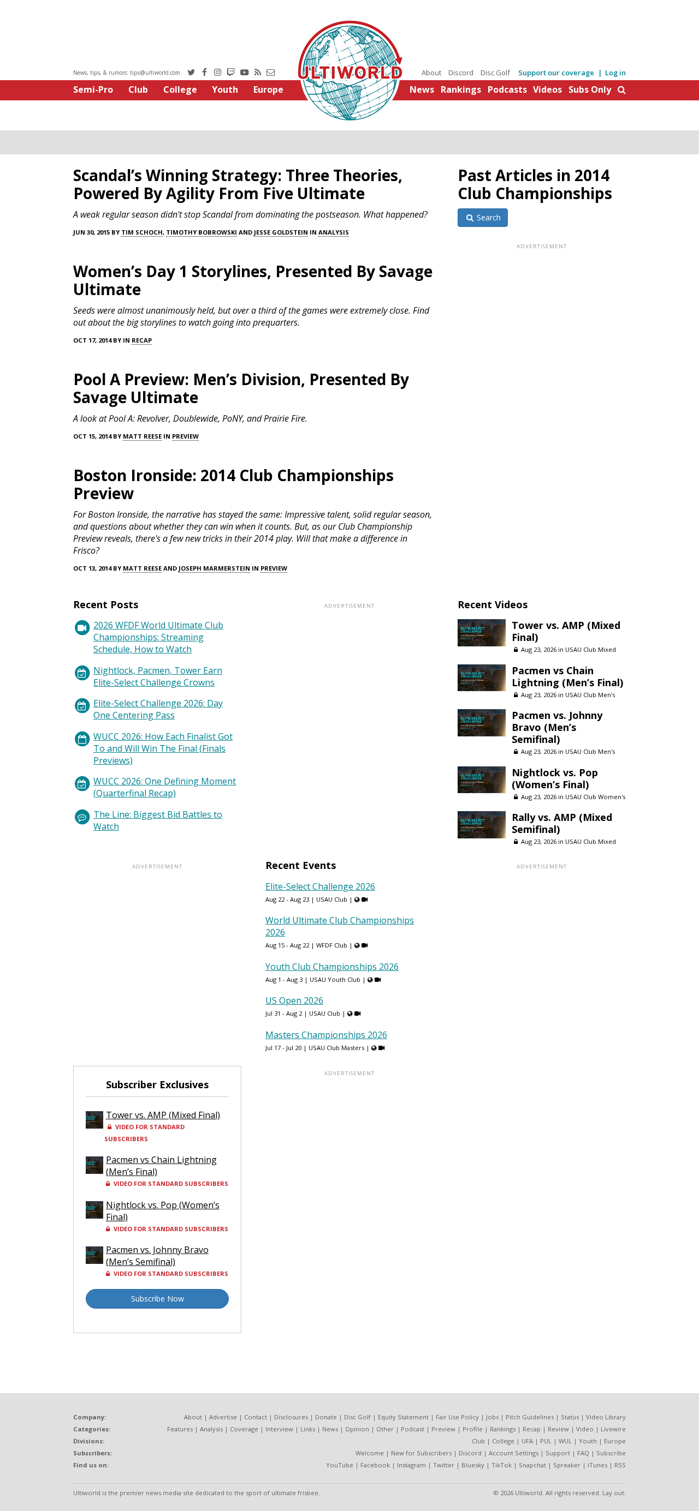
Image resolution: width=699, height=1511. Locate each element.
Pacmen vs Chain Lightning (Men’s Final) (567, 676)
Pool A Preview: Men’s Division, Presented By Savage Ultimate (241, 388)
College (180, 89)
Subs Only (589, 89)
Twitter (443, 1465)
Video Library (606, 1417)
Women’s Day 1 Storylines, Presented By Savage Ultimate (253, 280)
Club (138, 89)
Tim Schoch (142, 232)
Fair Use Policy (457, 1417)
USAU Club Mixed (590, 649)
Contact (255, 1417)
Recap (142, 340)
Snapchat (532, 1465)
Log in (615, 72)
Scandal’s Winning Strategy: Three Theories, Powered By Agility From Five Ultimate (237, 184)
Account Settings (513, 1453)
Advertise (223, 1417)
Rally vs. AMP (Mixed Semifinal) (562, 823)
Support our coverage (556, 72)
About (431, 72)
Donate (326, 1417)
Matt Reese (142, 436)
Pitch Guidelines (530, 1417)
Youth (225, 89)
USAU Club (331, 899)
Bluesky (472, 1465)
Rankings (461, 89)
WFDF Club (331, 945)
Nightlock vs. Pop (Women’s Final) (555, 778)
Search (488, 217)
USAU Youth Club (335, 979)
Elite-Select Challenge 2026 (320, 886)
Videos (547, 89)
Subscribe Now (157, 1298)
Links (307, 1429)
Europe (268, 89)
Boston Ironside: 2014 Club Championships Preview (233, 484)
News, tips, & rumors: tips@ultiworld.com (126, 72)
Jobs (492, 1417)
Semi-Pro (93, 89)
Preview (185, 436)
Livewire (613, 1429)
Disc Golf (495, 72)
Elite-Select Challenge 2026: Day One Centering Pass (158, 709)
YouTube (339, 1465)
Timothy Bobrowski (201, 232)
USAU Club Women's (595, 797)
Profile (473, 1429)
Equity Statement (403, 1417)
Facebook (375, 1465)
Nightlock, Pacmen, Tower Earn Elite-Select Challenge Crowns (157, 676)
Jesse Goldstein (281, 232)
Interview (279, 1429)
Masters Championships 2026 (326, 1035)
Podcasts (507, 89)
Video (585, 1429)
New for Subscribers (421, 1453)
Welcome (370, 1453)
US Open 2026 (294, 1000)
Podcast (412, 1429)
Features (180, 1429)
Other (385, 1429)
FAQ (583, 1453)
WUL (565, 1441)
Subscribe (611, 1453)
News (422, 89)
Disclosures (291, 1417)
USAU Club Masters (336, 1048)
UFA (527, 1441)
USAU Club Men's (590, 695)
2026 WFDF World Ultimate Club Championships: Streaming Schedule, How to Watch (158, 637)
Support (558, 1453)
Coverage (244, 1429)
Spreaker (566, 1465)
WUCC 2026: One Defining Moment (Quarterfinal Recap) (164, 787)
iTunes (597, 1465)
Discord (460, 72)
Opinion (357, 1429)
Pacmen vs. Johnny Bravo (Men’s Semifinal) (557, 727)
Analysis (333, 232)
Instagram (411, 1465)
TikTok (501, 1465)
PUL (546, 1441)
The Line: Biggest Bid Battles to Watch (157, 820)
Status (570, 1417)
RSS (620, 1465)
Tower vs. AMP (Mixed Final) (566, 631)
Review (558, 1429)
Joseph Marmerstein (214, 568)
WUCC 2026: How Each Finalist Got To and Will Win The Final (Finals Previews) (163, 748)
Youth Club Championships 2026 (332, 967)
